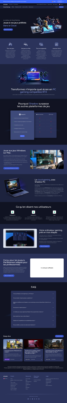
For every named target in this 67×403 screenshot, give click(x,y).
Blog (26, 380)
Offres (13, 7)
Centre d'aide (28, 378)
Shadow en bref (18, 7)
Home (12, 378)
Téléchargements (28, 381)
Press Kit (27, 383)
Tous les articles (59, 336)
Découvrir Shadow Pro (9, 275)
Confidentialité (48, 382)
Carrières (35, 381)
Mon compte (55, 4)
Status (27, 388)
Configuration (28, 384)
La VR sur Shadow (14, 388)
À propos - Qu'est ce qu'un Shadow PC (16, 381)
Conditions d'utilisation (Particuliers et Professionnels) (52, 379)
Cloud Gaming (6, 7)
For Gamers (11, 4)
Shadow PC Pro (13, 385)
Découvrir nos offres (8, 29)
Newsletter (27, 387)
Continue (59, 1)
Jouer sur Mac (25, 7)
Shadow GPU (13, 386)
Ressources (31, 7)
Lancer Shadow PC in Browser (42, 4)
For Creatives (15, 4)
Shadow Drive (49, 4)
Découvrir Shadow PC (45, 246)
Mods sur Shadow (14, 389)
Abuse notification (49, 385)
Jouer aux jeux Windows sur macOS (11, 168)
